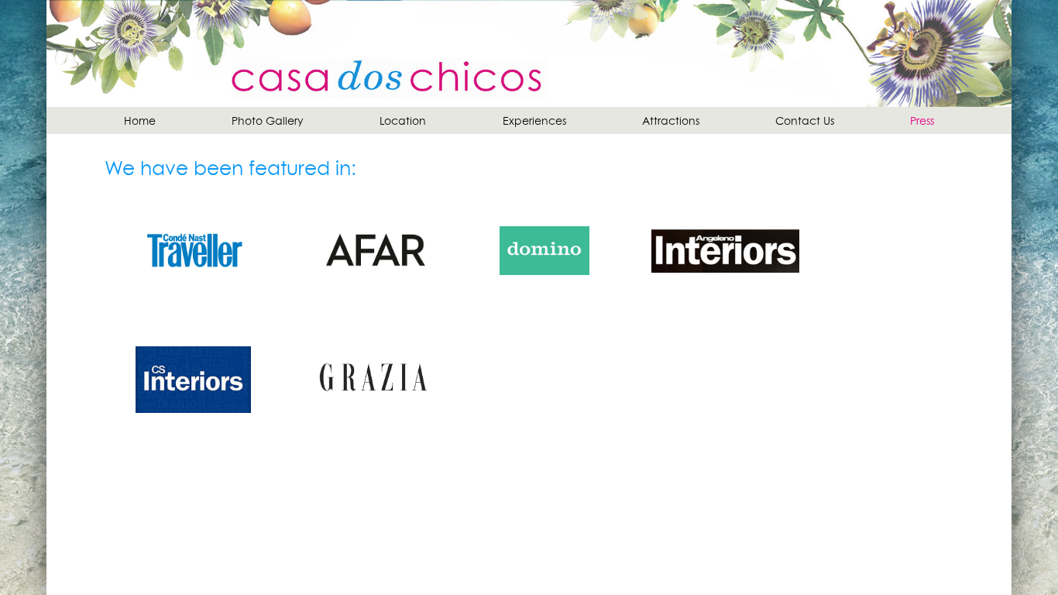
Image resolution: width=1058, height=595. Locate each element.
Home (140, 120)
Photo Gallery (268, 120)
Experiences (534, 120)
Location (403, 120)
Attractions (670, 120)
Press (922, 120)
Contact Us (804, 120)
